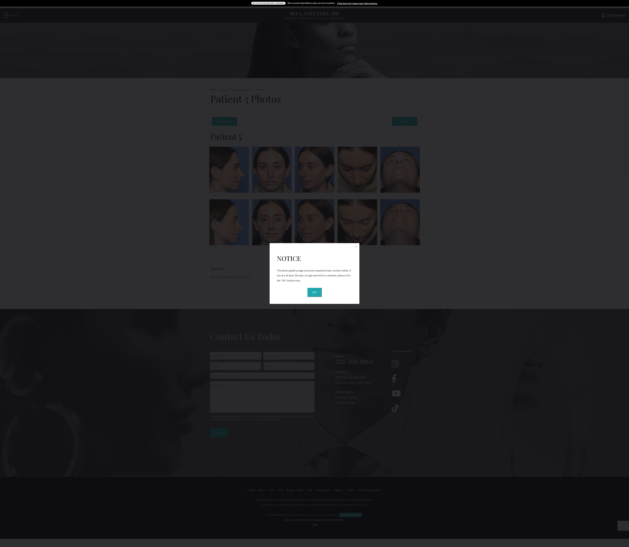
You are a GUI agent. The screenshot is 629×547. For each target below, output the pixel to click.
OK (314, 292)
